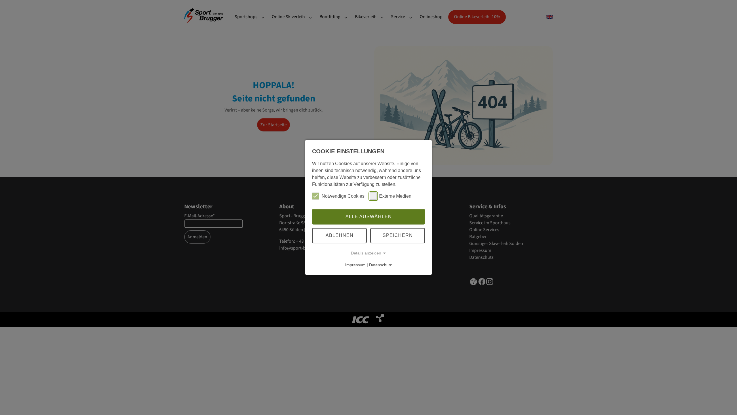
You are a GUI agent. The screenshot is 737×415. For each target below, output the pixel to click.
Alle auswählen (368, 216)
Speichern (398, 235)
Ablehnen (340, 235)
